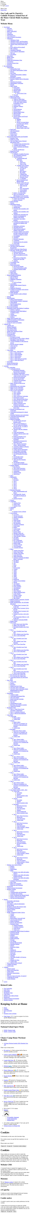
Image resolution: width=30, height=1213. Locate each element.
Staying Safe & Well (18, 379)
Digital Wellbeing (14, 921)
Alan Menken (16, 588)
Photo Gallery (16, 717)
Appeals (15, 260)
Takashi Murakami (18, 542)
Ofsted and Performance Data (14, 60)
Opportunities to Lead (15, 703)
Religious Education (15, 490)
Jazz (14, 563)
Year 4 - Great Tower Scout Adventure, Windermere (17, 709)
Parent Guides (20, 125)
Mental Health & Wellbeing (14, 275)
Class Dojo (10, 911)
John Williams (17, 585)
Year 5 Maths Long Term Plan (21, 664)
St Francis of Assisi (15, 337)
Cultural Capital (17, 381)
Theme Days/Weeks (15, 706)
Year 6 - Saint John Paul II (17, 360)
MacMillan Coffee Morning (17, 340)
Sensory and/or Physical (23, 182)
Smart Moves (23, 191)
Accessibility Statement (13, 1117)
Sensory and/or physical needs (18, 896)
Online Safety (10, 971)
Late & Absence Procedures (14, 37)
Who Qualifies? (14, 305)
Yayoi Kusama (17, 546)
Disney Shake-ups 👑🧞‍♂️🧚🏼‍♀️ (11, 1070)
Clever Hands (23, 190)
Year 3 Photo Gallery (18, 756)
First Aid (15, 94)
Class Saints (10, 350)
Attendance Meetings (15, 50)
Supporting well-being (19, 226)
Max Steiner (16, 598)
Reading (12, 867)
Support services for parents (20, 242)
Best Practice (16, 467)
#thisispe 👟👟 (8, 1066)
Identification (16, 207)
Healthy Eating (14, 937)
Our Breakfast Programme (13, 908)
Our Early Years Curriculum (17, 687)
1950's (15, 572)
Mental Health (17, 113)
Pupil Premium (11, 298)
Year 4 (15, 485)
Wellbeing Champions (15, 279)
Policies (12, 71)
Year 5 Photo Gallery (18, 774)
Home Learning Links (22, 795)
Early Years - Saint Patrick (16, 351)
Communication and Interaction (21, 144)
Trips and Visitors (14, 697)
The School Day (11, 35)
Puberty (12, 945)
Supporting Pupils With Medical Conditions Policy (18, 311)
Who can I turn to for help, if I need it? (16, 976)
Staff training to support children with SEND (19, 229)
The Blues (16, 562)
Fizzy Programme (24, 188)
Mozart (15, 582)
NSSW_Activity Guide (10, 1031)
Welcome (9, 28)
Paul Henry (16, 539)
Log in (7, 5)
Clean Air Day (14, 345)
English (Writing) (14, 465)
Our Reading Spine (18, 456)
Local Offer (16, 243)
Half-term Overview (22, 805)
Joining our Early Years (16, 686)
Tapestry (19, 794)
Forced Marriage (17, 109)
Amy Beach (16, 583)
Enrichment (10, 693)
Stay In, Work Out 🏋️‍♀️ (9, 1101)
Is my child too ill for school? (17, 47)
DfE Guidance (14, 48)
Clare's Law (16, 929)
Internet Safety (17, 90)
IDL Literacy (23, 171)
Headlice (12, 935)
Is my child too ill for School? (14, 963)
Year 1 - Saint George (15, 353)
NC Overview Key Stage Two (18, 676)
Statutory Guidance (15, 309)
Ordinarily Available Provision (21, 154)
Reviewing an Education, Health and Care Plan (19, 258)
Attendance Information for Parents (19, 43)
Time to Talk (23, 164)
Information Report (15, 204)
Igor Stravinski (17, 596)
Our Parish (9, 361)
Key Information (8, 66)
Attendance (10, 38)
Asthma (12, 314)
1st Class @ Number (23, 169)
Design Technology (15, 601)
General (12, 891)
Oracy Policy (16, 394)
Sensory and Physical (18, 149)
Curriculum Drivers (15, 368)
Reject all (3, 1146)
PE (11, 510)
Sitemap (6, 1110)
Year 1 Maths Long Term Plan (21, 634)
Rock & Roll (16, 567)
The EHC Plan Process (19, 253)
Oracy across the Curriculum (20, 396)
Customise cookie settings (19, 1146)
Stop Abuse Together (22, 126)
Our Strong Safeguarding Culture (18, 70)
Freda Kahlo (16, 526)
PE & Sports (13, 700)
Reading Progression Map (20, 452)
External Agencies (14, 244)
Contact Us (10, 30)
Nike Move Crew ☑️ (9, 1095)
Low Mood (13, 941)
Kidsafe (12, 84)
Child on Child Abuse (18, 99)
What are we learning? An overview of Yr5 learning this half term (20, 777)
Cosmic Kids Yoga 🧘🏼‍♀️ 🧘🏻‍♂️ (10, 1060)
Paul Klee (15, 518)
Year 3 (15, 484)
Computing (13, 501)
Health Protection (14, 938)
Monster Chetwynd (18, 533)
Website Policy (11, 1120)
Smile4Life (13, 950)
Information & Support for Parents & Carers (20, 441)
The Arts (12, 702)
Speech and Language (15, 951)
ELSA (12, 281)
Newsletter (19, 792)
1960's (15, 573)
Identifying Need (14, 151)
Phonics (12, 866)
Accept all (9, 1146)
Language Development (19, 380)
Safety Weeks (13, 86)
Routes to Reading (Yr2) (19, 436)
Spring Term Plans (18, 552)
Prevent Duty (16, 115)
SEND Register (14, 201)
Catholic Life (7, 324)
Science (12, 500)
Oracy (11, 475)
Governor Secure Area (12, 63)
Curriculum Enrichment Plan (17, 416)
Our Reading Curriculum (19, 451)
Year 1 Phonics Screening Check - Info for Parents (19, 444)
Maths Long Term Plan (19, 625)
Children (6, 967)
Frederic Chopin (17, 595)
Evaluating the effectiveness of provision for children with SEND (21, 223)
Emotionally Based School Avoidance (19, 931)
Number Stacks (24, 167)
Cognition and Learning (19, 145)
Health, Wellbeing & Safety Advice (16, 912)
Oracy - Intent (16, 392)
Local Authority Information (17, 51)
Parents (6, 899)
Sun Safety (13, 954)
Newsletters (13, 54)
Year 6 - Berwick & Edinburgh (18, 713)
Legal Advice (16, 928)
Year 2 (15, 482)
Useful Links (13, 135)
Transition (15, 237)
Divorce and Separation (16, 922)
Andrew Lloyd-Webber (19, 580)
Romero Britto (17, 531)
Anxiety (12, 914)
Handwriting (13, 869)
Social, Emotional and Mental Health (22, 180)
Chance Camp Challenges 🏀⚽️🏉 (13, 1054)
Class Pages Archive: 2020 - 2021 (18, 790)
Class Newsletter (21, 808)
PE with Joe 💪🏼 (8, 1050)
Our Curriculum (11, 367)
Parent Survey (13, 133)
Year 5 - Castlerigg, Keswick (17, 712)
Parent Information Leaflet (20, 268)
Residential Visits (14, 418)
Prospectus (9, 58)
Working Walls (17, 472)
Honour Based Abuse (18, 112)
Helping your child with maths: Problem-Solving (21, 875)
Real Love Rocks (14, 96)
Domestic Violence (18, 106)
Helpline (19, 119)
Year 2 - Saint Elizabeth (16, 354)
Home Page (4, 10)
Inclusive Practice (17, 200)
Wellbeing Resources (15, 288)
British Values (10, 57)
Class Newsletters (21, 841)
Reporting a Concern (15, 77)
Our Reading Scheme (18, 462)
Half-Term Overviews (22, 823)
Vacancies (9, 64)
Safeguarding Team (15, 69)
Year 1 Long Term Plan (19, 635)
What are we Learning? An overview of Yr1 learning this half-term (20, 742)
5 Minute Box (23, 174)
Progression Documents (19, 469)
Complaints (16, 240)
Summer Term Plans (18, 553)
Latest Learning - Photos (23, 827)
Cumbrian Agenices (18, 927)
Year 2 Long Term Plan (19, 644)
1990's (15, 576)
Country (15, 569)
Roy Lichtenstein (17, 540)
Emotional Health (14, 932)
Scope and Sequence (18, 432)
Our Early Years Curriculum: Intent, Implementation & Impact (19, 689)
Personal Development (19, 377)
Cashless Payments (12, 964)
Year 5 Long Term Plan (19, 666)
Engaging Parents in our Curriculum (19, 415)
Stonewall (12, 953)
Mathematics (13, 477)
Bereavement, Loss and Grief (17, 918)
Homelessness (17, 110)
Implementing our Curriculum (17, 386)
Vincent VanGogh (18, 516)
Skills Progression (17, 556)
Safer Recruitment (14, 131)
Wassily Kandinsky (18, 517)
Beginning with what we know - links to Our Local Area (21, 375)
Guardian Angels (11, 335)
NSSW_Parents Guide (9, 1030)
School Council (11, 968)
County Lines (16, 105)
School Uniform (11, 909)
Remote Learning (11, 889)
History (12, 508)
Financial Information (12, 321)
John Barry (16, 589)
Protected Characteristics (13, 973)
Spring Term (16, 504)
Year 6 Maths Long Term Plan (21, 671)
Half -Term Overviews (22, 816)
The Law (12, 53)
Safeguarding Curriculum (16, 83)
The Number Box (24, 175)
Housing (12, 940)
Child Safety (16, 92)
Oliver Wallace (17, 591)
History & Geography (15, 883)
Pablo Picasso (16, 520)
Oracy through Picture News (20, 399)
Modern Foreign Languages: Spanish (19, 599)
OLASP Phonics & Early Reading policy (19, 421)
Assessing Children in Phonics (21, 446)
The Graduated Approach (19, 155)
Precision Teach (24, 177)
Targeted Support (17, 157)
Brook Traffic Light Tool (23, 128)
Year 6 (15, 488)
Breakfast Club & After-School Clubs (16, 906)
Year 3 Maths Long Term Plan (21, 650)
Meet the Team (14, 278)
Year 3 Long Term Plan (19, 651)
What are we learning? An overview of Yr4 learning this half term (20, 768)
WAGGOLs (16, 474)
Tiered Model (13, 302)
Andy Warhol (16, 521)
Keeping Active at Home (19, 511)
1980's (15, 575)
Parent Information (15, 265)
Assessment (16, 471)
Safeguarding (10, 67)
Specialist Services (18, 227)
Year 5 (15, 487)
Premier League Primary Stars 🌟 (12, 1090)
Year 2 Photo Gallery (18, 748)
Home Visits (10, 902)
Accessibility (16, 236)
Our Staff (9, 32)
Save (14, 1211)
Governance (10, 61)
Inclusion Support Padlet (19, 269)
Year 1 (15, 481)
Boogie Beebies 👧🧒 (9, 1076)
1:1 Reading (23, 178)
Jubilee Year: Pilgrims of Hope (14, 331)
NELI (21, 161)
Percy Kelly (16, 530)
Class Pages (10, 715)
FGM (14, 107)
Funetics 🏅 (7, 1080)
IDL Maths (22, 172)
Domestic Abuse (14, 924)
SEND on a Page (14, 139)
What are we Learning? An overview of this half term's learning (20, 725)
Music (11, 549)
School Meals (10, 905)
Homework (19, 807)
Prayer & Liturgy (11, 332)
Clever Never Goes (21, 93)
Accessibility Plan (14, 262)
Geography (13, 507)
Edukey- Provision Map (19, 193)
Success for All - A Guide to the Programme (20, 427)
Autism (12, 915)
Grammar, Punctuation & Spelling (18, 880)
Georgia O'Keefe (17, 544)
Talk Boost (22, 162)
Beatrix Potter (16, 543)
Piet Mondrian (17, 523)
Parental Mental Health (16, 942)
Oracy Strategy (17, 393)
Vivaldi (15, 578)
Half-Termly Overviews (23, 831)
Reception (16, 480)
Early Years (13, 622)
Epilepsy (12, 317)
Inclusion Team (14, 138)
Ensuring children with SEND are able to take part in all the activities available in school (21, 233)
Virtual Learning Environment (14, 888)
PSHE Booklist (14, 292)
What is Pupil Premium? (16, 299)
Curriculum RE (11, 334)
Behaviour (13, 916)
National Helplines (18, 925)
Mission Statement (11, 327)
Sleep (11, 948)
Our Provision (13, 152)
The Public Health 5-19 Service (18, 957)
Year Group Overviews (19, 468)
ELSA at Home (17, 282)
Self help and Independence (17, 898)
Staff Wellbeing (14, 276)
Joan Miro (16, 537)
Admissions (10, 34)
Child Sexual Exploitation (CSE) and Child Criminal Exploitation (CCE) (20, 102)
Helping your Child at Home (14, 865)
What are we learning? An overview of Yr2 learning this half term (20, 751)
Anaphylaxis (13, 315)
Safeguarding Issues (15, 97)
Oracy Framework (18, 402)
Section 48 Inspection (12, 363)
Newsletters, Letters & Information (16, 903)
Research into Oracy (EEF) (20, 400)
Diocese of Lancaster (12, 364)
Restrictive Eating (14, 947)
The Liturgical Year (12, 330)
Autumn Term (17, 503)
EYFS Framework (15, 692)
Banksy (15, 527)
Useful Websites (11, 978)
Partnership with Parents (13, 901)
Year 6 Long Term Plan (19, 673)
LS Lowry (16, 514)
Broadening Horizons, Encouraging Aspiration (19, 371)
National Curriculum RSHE (20, 619)
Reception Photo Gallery (19, 730)
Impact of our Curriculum (16, 387)
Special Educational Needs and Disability (17, 136)
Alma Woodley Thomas (19, 536)
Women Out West (14, 960)
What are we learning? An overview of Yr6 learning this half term (20, 785)
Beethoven (16, 579)
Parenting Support (14, 944)
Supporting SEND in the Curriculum (19, 197)
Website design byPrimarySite (12, 1125)
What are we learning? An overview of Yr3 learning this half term (20, 759)
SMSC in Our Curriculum (16, 389)
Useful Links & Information (20, 449)
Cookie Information (12, 1118)
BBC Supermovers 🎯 (9, 1086)
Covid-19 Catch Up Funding (14, 322)
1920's (15, 570)
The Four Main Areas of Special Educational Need (18, 141)
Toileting (12, 955)
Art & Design (13, 513)
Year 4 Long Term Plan (19, 658)
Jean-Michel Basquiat (18, 534)
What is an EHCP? (18, 252)
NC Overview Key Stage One (18, 674)
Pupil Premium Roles (15, 304)
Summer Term (17, 505)
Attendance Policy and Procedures (19, 41)
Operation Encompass (15, 82)
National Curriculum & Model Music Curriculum (21, 558)
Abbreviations (13, 273)
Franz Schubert (17, 586)
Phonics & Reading (15, 419)
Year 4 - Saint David (15, 357)
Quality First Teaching (19, 198)
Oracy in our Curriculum (16, 390)
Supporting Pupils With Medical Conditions (18, 308)
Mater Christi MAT (12, 31)
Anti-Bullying (16, 89)
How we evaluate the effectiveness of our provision (20, 195)
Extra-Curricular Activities (17, 699)
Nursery (15, 478)
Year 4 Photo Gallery (18, 765)
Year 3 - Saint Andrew (16, 356)
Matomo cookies (9, 1182)
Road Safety (16, 87)
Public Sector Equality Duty (14, 318)
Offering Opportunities (19, 373)
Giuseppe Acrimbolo (18, 524)
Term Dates (10, 56)
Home (5, 1007)
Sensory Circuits (24, 184)
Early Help (13, 73)
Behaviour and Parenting (16, 885)
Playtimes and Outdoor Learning (18, 704)
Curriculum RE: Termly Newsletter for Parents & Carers (19, 496)
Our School (7, 27)
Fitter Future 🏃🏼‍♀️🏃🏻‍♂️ (9, 1016)
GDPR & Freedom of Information (15, 319)
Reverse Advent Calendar (16, 344)
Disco (14, 565)
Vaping (12, 958)
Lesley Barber (17, 593)
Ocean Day (13, 347)
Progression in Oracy (18, 397)
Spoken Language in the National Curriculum (19, 404)
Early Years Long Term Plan (20, 624)
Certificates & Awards (12, 977)
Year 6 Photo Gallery (18, 782)
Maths (11, 870)
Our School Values (12, 328)
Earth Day (12, 348)
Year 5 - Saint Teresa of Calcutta (18, 358)
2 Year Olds (13, 681)
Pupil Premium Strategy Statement (19, 301)
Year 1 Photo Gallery (18, 739)
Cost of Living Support (16, 919)
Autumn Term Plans (18, 550)
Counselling (13, 283)
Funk (14, 566)
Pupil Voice (13, 129)
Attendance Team (14, 40)
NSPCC (19, 120)
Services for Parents (18, 266)
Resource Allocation (18, 239)
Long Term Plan (17, 555)
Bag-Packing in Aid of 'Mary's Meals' (19, 338)
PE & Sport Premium (12, 306)
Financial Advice (14, 934)
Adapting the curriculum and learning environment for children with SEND (20, 216)
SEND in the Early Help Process (18, 249)
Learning (6, 366)
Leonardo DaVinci (18, 547)
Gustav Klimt (16, 529)
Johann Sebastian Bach (19, 592)
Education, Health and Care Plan (18, 250)
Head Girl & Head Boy (13, 970)
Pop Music (16, 560)
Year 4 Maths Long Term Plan (21, 657)
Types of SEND (17, 206)
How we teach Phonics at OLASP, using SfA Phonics (20, 424)
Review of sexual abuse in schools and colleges (23, 123)
